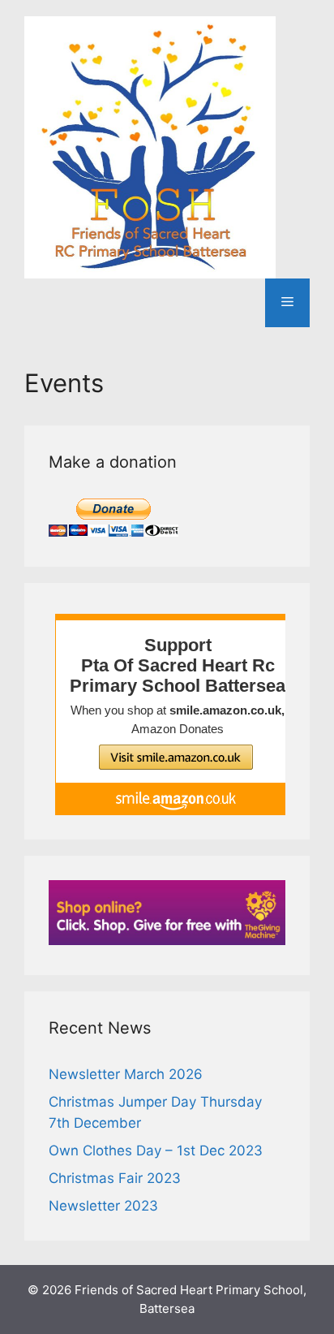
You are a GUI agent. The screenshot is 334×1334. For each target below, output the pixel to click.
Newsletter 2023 (103, 1206)
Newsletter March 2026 (126, 1074)
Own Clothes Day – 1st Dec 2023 (156, 1150)
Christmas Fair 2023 (115, 1178)
